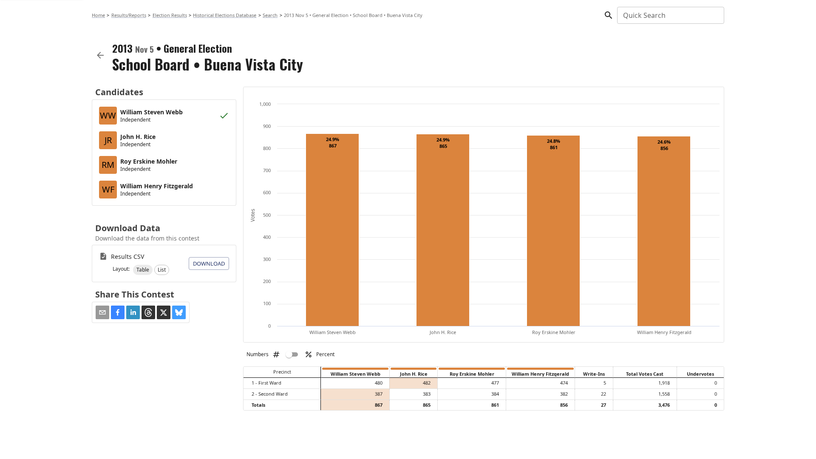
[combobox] (670, 15)
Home (98, 15)
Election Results (170, 15)
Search (270, 15)
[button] (143, 270)
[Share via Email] (102, 312)
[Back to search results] (100, 55)
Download (209, 263)
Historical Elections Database (224, 15)
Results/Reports (128, 15)
